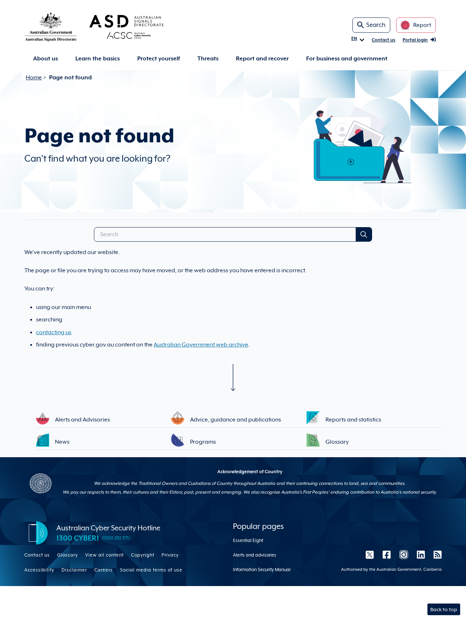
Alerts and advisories (254, 555)
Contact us (383, 40)
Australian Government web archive (201, 344)
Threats (207, 58)
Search (376, 24)
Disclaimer (74, 570)
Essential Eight (248, 540)
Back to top (443, 609)
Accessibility (39, 570)
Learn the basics (97, 58)
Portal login (415, 40)
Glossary (67, 555)
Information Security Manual (262, 569)
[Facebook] (386, 554)
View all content (104, 555)
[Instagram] (403, 554)
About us (45, 58)
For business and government (346, 58)
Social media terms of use (151, 570)
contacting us (53, 332)
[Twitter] (369, 554)
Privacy (170, 555)
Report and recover (262, 58)
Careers (103, 570)
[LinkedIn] (420, 554)
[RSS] (435, 554)
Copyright (142, 555)
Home (34, 77)
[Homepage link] (105, 26)
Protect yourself (158, 58)
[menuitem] (45, 58)
